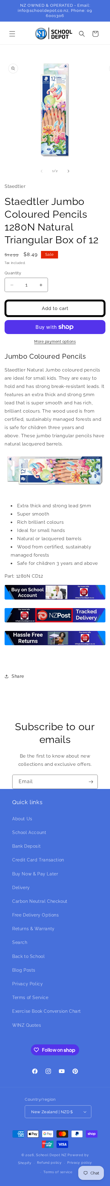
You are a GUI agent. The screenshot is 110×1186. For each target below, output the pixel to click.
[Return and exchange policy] (55, 645)
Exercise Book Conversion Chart (46, 1011)
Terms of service (57, 1172)
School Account (29, 832)
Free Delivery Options (35, 915)
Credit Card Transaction (38, 859)
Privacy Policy (27, 983)
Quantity (13, 273)
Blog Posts (23, 970)
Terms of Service (30, 997)
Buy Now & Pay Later (35, 873)
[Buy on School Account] (55, 599)
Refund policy (49, 1163)
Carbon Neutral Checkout (40, 901)
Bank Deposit (26, 846)
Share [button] (18, 676)
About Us (22, 818)
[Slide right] (68, 171)
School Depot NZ (51, 1155)
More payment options (55, 342)
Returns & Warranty (33, 928)
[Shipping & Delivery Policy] (55, 622)
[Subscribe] (90, 782)
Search (20, 942)
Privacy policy (79, 1163)
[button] (12, 33)
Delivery (21, 887)
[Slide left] (41, 171)
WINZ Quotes (26, 1025)
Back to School (28, 956)
